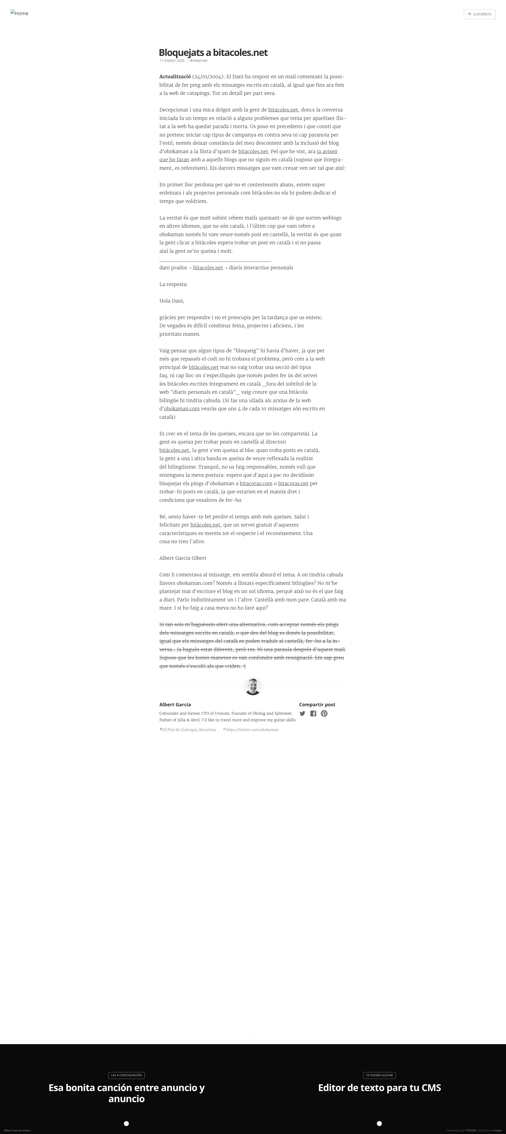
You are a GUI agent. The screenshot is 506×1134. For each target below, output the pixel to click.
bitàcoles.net (204, 367)
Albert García (175, 705)
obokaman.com (182, 409)
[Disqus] (253, 808)
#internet (198, 60)
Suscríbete (481, 14)
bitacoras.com (256, 483)
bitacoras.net (293, 483)
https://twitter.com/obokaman (252, 729)
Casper (497, 1130)
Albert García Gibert (17, 1130)
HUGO (472, 1130)
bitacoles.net (283, 110)
